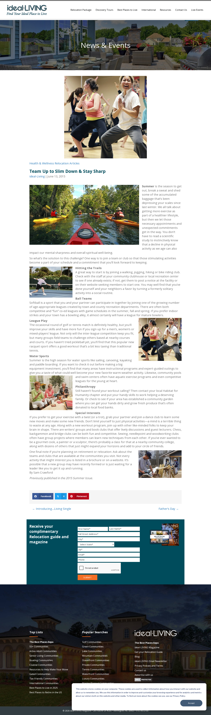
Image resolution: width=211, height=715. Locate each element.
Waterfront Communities (95, 674)
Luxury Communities (93, 678)
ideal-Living (37, 176)
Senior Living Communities (43, 655)
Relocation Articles (67, 163)
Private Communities (93, 664)
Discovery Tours (104, 9)
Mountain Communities (95, 655)
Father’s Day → (169, 509)
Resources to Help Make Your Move (48, 669)
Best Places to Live (127, 9)
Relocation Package (80, 9)
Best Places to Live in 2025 (43, 687)
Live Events (197, 9)
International (149, 9)
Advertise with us (144, 674)
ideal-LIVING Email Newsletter (151, 661)
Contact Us (181, 9)
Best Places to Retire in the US (45, 692)
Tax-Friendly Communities (43, 678)
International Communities (43, 683)
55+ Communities (38, 646)
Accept (191, 703)
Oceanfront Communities (95, 660)
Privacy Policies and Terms (149, 665)
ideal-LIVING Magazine (147, 647)
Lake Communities (92, 651)
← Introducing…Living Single (51, 509)
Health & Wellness (41, 163)
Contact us (140, 670)
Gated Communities (40, 674)
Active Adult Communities (43, 651)
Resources (165, 9)
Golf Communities (91, 642)
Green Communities (92, 646)
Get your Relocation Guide (149, 652)
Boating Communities (41, 660)
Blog (137, 656)
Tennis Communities (93, 669)
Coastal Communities (40, 664)
